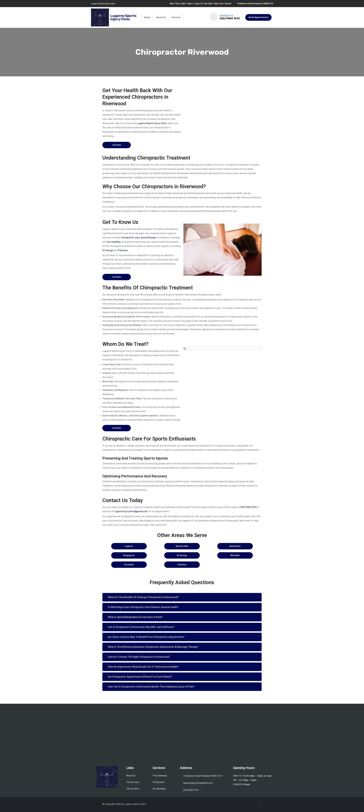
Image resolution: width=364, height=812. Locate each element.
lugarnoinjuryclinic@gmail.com (131, 511)
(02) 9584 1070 (230, 18)
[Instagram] (259, 805)
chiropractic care (130, 237)
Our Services (132, 782)
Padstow (123, 250)
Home (147, 17)
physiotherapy (148, 237)
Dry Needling (159, 788)
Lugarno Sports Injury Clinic (152, 123)
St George (107, 250)
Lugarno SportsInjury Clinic (123, 17)
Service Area (132, 788)
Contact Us (226, 15)
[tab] (182, 597)
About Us (161, 17)
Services (176, 17)
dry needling (114, 241)
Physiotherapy (160, 775)
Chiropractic (159, 782)
